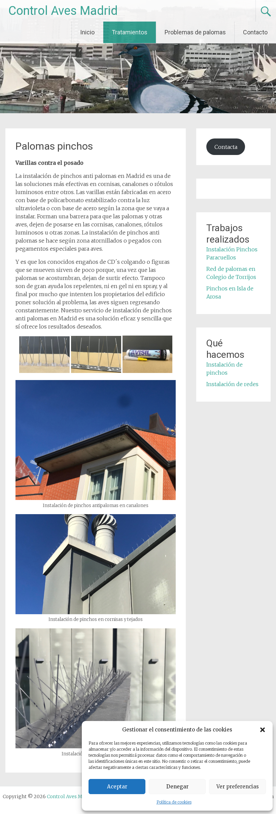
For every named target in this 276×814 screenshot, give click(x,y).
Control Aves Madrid (63, 11)
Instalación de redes (232, 384)
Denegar (177, 786)
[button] (262, 729)
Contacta (225, 147)
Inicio (87, 32)
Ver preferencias (237, 786)
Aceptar (117, 786)
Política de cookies (174, 802)
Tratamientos (129, 32)
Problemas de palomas (195, 32)
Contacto (255, 32)
